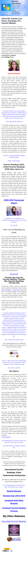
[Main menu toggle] (25, 7)
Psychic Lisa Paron (16, 2)
